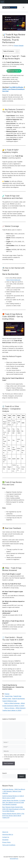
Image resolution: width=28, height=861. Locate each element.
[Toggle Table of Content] (16, 51)
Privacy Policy (6, 842)
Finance (6, 694)
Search (4, 773)
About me (5, 832)
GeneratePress (14, 858)
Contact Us (5, 837)
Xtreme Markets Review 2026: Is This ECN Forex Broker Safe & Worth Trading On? (13, 815)
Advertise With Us (7, 834)
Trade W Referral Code (9, 701)
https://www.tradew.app (13, 280)
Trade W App (8, 696)
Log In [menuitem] (2, 1)
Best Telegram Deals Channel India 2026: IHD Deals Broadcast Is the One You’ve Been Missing (13, 809)
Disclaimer (5, 839)
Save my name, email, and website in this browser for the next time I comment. (14, 757)
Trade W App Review (18, 698)
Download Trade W (14, 71)
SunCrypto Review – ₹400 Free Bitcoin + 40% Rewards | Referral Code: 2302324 (13, 791)
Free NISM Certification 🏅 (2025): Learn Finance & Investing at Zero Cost (13, 89)
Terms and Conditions (8, 845)
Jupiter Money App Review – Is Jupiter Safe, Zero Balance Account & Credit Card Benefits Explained (13, 802)
